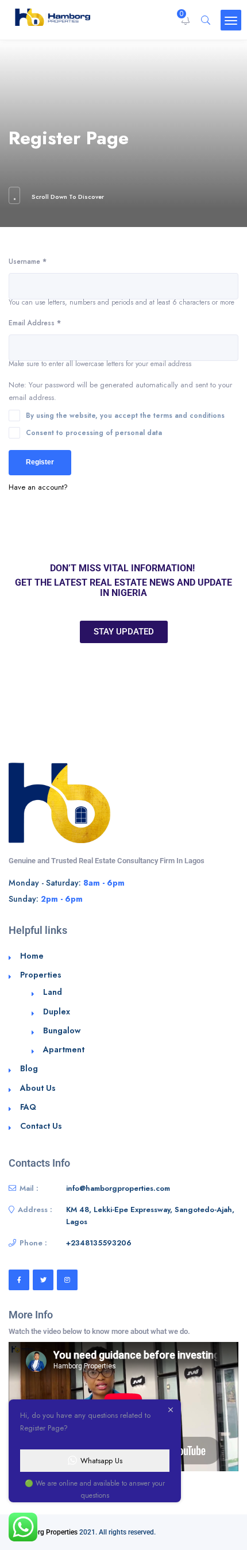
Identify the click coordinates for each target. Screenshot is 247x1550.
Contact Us (41, 1126)
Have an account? (38, 487)
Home (32, 955)
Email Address (35, 323)
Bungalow (61, 1030)
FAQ (28, 1107)
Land (52, 992)
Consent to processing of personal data (94, 432)
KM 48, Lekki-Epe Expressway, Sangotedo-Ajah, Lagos (150, 1216)
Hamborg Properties (47, 1532)
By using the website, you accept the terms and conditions (125, 415)
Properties (40, 974)
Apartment (63, 1049)
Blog (29, 1068)
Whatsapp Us (101, 1460)
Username (28, 261)
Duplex (56, 1011)
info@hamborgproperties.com (118, 1188)
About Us (38, 1088)
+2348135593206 (99, 1242)
